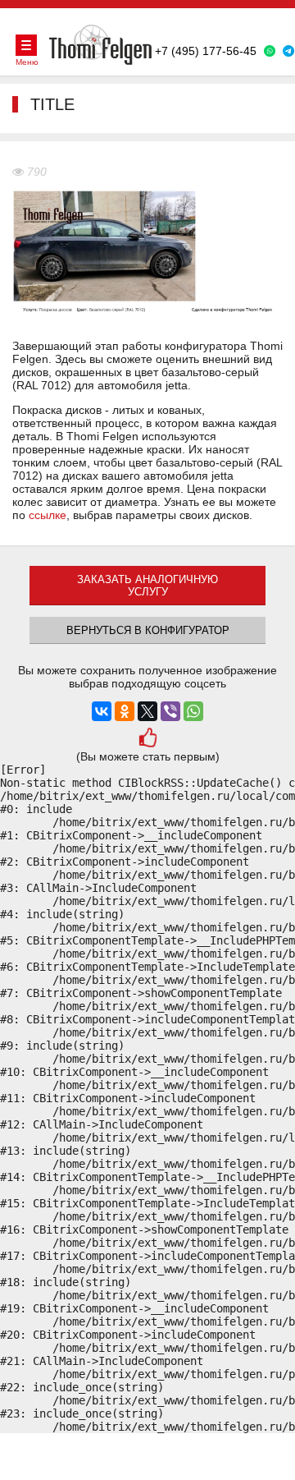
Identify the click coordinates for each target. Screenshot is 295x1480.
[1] (147, 739)
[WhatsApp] (193, 711)
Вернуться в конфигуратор (147, 630)
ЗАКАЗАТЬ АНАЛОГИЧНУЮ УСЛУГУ (147, 585)
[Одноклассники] (124, 711)
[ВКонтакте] (101, 711)
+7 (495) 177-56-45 (205, 50)
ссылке (47, 515)
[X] (147, 711)
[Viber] (170, 711)
